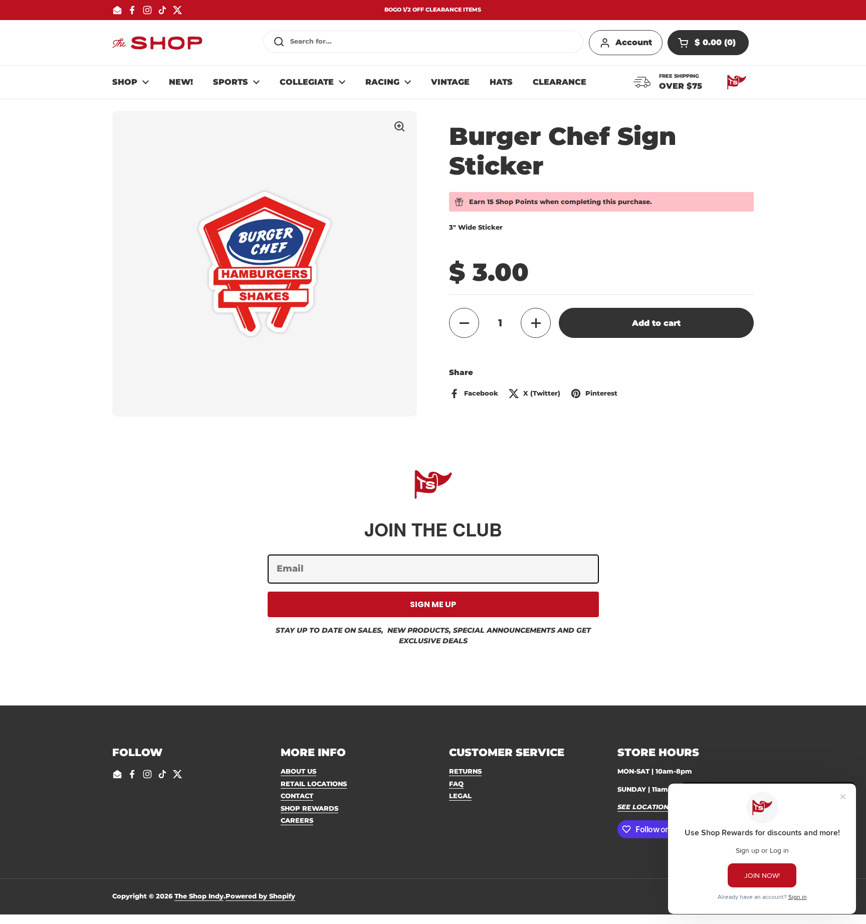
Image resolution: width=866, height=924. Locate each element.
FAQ (456, 784)
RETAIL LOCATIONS (314, 784)
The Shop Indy (199, 896)
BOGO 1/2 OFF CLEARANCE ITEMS (432, 10)
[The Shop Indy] (157, 42)
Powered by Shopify (260, 896)
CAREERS (297, 820)
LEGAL (460, 796)
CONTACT (297, 796)
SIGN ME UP (433, 604)
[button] (708, 42)
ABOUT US (298, 771)
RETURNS (465, 771)
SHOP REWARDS (309, 808)
